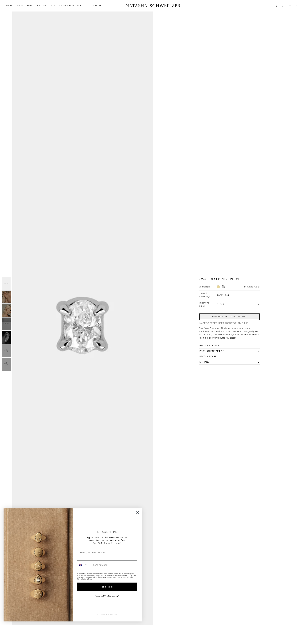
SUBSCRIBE (107, 586)
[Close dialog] (137, 512)
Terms (90, 579)
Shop (9, 5)
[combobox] (83, 565)
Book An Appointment (66, 5)
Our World (93, 5)
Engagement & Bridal (32, 5)
